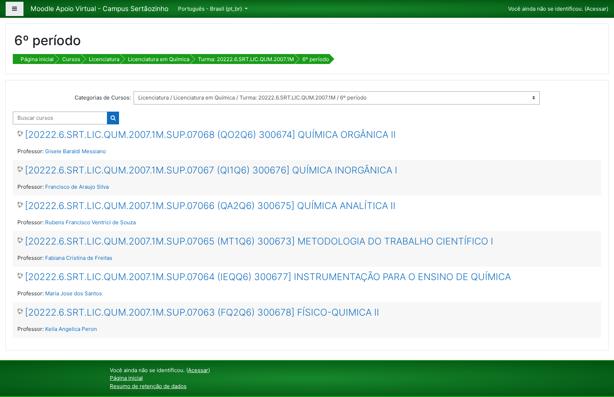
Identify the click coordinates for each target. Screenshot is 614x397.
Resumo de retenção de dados (148, 386)
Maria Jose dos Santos (73, 293)
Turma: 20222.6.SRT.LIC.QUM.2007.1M (246, 59)
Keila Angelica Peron (71, 329)
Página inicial (37, 59)
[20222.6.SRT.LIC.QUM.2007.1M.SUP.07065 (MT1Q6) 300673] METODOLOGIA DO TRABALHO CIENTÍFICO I (259, 241)
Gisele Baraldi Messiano (75, 151)
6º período (315, 59)
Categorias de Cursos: (103, 97)
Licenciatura (104, 59)
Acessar (596, 8)
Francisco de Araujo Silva (77, 186)
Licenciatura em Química (158, 59)
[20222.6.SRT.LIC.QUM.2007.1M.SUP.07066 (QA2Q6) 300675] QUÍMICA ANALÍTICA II (210, 205)
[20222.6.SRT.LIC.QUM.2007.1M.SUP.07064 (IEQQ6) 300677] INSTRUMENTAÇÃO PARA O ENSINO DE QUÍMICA (268, 276)
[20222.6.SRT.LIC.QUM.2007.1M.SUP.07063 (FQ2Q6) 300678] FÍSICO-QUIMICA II (202, 312)
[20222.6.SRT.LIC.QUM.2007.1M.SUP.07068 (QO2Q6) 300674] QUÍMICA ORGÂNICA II (210, 134)
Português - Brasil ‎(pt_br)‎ (210, 8)
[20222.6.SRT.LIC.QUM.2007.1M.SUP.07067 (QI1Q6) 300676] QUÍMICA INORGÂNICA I (211, 170)
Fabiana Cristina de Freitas (78, 257)
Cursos (71, 59)
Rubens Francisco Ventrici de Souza (90, 222)
